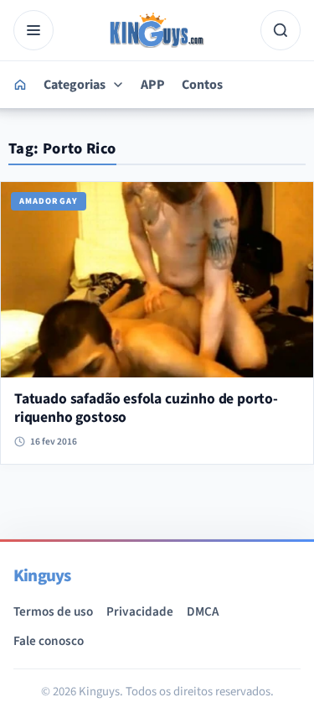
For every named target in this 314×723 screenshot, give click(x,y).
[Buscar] (280, 30)
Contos (202, 84)
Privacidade (139, 611)
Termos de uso (53, 611)
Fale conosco (48, 641)
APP (153, 84)
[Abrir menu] (33, 30)
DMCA (203, 611)
